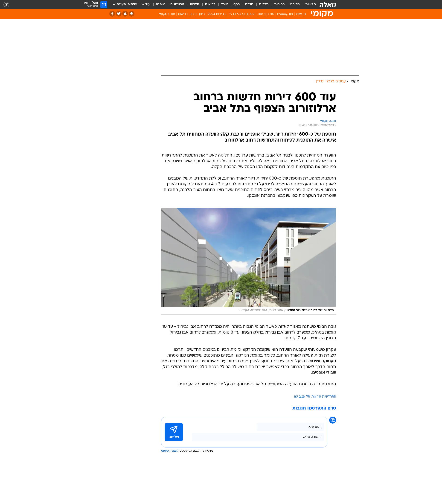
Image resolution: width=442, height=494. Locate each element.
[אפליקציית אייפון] (125, 14)
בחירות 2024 (217, 14)
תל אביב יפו (302, 396)
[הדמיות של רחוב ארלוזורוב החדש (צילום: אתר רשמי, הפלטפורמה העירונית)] (248, 261)
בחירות (279, 4)
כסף (236, 4)
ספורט (295, 4)
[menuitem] (308, 4)
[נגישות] (6, 5)
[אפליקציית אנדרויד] (131, 14)
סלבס (249, 4)
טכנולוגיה (177, 4)
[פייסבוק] (112, 14)
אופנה (160, 4)
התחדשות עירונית (323, 396)
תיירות (194, 4)
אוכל (224, 4)
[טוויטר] (119, 14)
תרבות (264, 4)
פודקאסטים (285, 14)
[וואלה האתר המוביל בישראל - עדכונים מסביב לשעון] (328, 4)
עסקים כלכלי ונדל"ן (242, 14)
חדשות (310, 4)
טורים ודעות (266, 14)
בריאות (210, 4)
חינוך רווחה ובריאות (191, 14)
